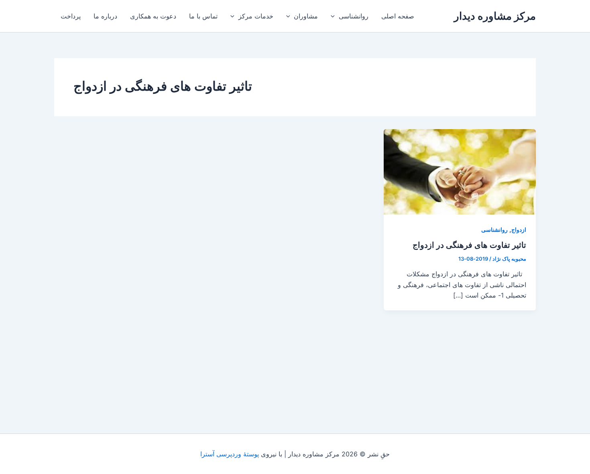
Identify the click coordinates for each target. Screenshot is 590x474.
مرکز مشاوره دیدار (495, 16)
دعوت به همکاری (153, 16)
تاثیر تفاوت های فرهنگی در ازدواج (469, 245)
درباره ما (105, 16)
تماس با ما (203, 16)
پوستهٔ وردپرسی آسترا (229, 454)
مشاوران (306, 16)
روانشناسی (353, 16)
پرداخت (71, 16)
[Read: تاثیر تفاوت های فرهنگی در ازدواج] (460, 171)
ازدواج (518, 229)
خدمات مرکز (255, 16)
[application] (335, 16)
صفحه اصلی (397, 16)
